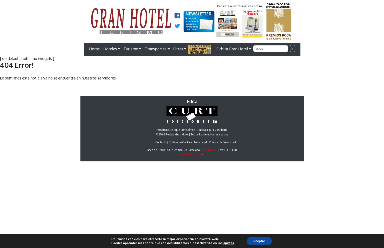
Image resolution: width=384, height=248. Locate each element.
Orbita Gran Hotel (232, 48)
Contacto (160, 142)
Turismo (131, 48)
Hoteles (110, 48)
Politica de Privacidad (222, 142)
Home (94, 48)
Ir (292, 48)
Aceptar (259, 241)
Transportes (155, 48)
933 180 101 (209, 150)
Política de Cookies (180, 142)
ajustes (228, 243)
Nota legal (200, 142)
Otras (178, 48)
